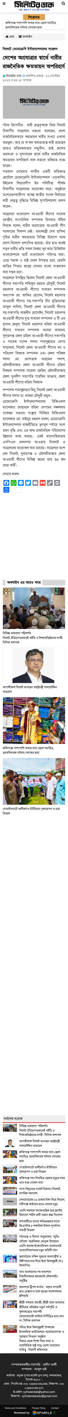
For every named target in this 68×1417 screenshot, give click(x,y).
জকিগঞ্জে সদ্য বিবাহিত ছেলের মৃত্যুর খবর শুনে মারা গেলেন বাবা (42, 1180)
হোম (11, 37)
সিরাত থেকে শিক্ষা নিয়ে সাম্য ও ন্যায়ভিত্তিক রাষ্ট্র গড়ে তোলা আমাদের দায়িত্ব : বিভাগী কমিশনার (41, 1338)
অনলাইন (27, 37)
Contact (55, 1408)
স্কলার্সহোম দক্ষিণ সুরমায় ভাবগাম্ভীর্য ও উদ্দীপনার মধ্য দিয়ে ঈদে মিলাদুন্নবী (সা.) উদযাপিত (41, 1261)
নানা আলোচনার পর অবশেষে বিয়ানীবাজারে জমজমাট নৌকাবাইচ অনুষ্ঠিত (38, 1276)
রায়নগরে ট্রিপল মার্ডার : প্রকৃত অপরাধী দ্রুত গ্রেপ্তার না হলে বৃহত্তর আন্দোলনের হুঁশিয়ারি (40, 1291)
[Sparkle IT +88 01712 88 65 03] (43, 1412)
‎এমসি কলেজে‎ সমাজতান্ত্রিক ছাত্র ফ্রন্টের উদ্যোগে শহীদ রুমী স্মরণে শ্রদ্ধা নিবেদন (41, 1212)
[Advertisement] (34, 540)
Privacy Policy (39, 1408)
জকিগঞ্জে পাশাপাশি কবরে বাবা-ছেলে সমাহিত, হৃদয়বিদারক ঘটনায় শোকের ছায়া (39, 1156)
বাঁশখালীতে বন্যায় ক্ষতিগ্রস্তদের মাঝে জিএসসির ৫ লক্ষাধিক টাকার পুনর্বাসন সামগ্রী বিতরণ (39, 1225)
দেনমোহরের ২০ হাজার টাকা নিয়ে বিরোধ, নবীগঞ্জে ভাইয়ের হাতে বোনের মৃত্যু (42, 1202)
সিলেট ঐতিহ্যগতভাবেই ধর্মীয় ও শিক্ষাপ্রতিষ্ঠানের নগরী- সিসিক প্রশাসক (33, 638)
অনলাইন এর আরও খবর (24, 582)
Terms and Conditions (15, 1408)
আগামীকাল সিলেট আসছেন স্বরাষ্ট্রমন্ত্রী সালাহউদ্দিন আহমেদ (39, 1143)
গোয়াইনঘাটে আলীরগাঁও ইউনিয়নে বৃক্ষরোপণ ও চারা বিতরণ (38, 1169)
